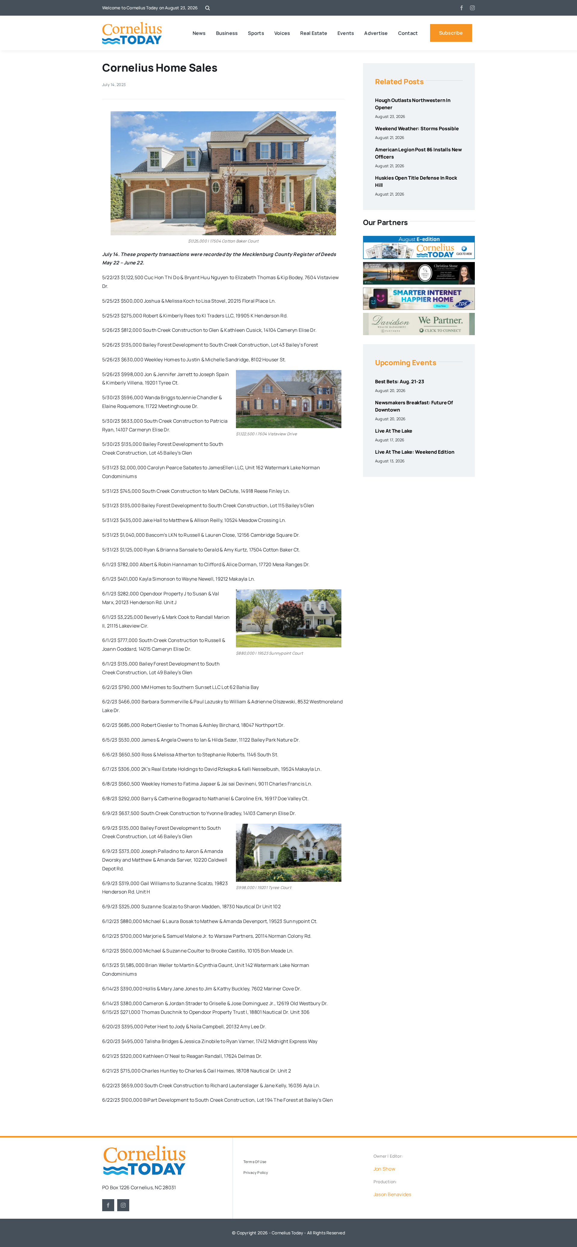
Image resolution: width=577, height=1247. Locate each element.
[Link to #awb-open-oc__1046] (207, 8)
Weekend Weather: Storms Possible (417, 128)
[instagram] (472, 7)
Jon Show (384, 1168)
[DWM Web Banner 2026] (419, 315)
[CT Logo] (132, 24)
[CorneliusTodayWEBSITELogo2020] (144, 1147)
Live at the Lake (393, 430)
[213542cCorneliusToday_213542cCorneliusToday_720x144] (419, 290)
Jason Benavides (392, 1194)
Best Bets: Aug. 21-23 (399, 381)
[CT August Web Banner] (419, 238)
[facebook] (461, 7)
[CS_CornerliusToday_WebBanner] (419, 264)
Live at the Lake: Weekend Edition (414, 452)
